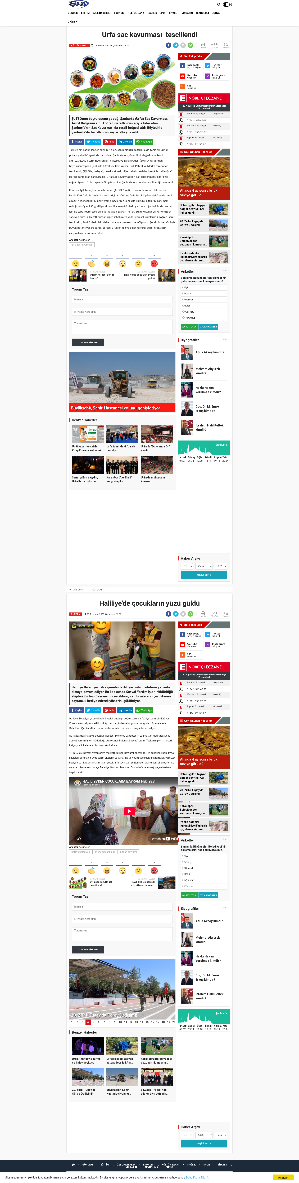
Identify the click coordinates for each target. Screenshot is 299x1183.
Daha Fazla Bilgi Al (197, 1177)
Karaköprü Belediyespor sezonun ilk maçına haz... (157, 1062)
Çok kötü (189, 311)
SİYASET (174, 13)
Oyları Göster (208, 326)
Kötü (187, 305)
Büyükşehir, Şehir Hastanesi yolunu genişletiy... (117, 1093)
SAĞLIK (152, 13)
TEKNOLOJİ (202, 13)
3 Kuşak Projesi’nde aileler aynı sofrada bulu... (154, 1093)
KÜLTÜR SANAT (137, 13)
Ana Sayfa (78, 589)
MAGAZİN (187, 13)
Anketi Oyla (189, 326)
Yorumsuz (190, 317)
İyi (186, 287)
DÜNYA (216, 13)
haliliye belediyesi (80, 851)
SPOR (163, 13)
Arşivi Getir (204, 575)
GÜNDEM (73, 13)
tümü (224, 270)
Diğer (71, 21)
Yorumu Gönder (88, 342)
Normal (189, 299)
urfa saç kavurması (81, 244)
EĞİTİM (85, 13)
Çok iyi (188, 293)
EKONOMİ (119, 13)
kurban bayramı (128, 851)
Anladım (283, 1177)
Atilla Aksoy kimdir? (210, 352)
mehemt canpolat (105, 851)
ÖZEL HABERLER (101, 13)
